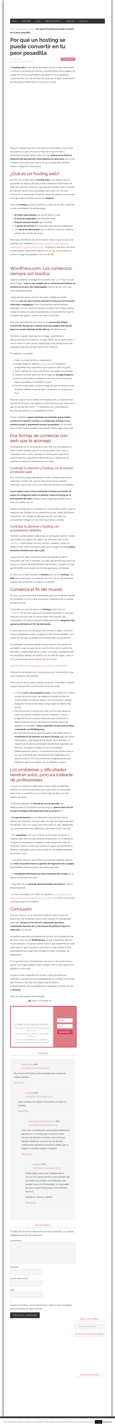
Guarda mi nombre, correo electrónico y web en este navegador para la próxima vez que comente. (41, 1307)
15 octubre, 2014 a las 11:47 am (43, 1125)
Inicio (12, 29)
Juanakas (29, 1093)
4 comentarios (67, 59)
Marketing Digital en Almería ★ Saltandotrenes (57, 9)
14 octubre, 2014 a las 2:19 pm (35, 1068)
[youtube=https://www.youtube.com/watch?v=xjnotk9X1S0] (38, 665)
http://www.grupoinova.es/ (42, 1121)
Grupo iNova (27, 1064)
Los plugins (45, 364)
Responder (19, 1082)
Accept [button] (98, 1422)
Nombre (14, 1267)
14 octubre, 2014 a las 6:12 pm (39, 1096)
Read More (107, 1422)
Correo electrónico (20, 1278)
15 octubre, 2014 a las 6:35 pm (47, 1168)
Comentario (16, 1240)
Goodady (14, 543)
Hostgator (15, 613)
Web (12, 1290)
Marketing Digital (25, 29)
